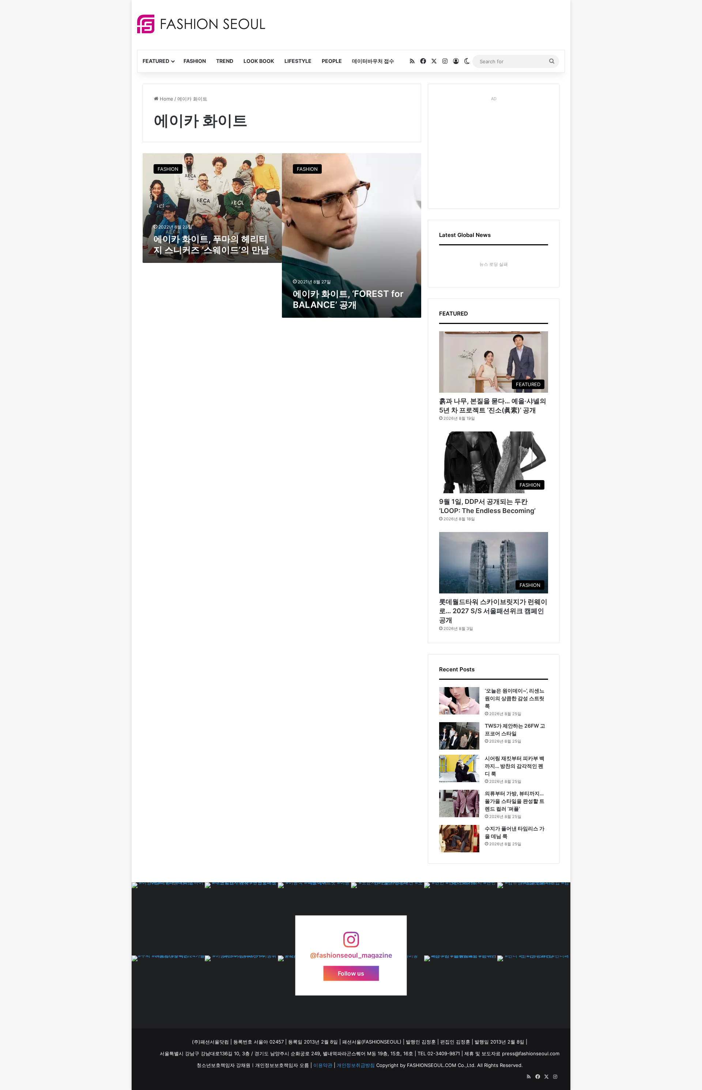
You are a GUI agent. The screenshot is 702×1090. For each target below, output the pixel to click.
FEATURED (156, 61)
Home (165, 99)
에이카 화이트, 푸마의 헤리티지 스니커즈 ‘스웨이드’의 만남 (211, 244)
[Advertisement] (416, 23)
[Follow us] (351, 943)
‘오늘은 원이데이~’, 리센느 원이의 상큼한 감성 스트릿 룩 (514, 698)
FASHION (195, 61)
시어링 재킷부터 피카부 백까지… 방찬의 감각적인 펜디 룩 (514, 766)
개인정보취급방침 (356, 1065)
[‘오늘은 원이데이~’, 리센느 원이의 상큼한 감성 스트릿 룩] (459, 700)
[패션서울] (201, 24)
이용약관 (322, 1065)
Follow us (351, 973)
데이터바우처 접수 (373, 61)
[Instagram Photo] (168, 918)
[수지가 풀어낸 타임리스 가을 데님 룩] (459, 838)
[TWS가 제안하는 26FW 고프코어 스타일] (459, 736)
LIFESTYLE (298, 61)
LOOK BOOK (259, 61)
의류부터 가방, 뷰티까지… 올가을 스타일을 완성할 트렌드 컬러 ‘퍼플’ (514, 801)
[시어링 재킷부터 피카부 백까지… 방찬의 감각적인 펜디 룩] (459, 768)
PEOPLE (332, 61)
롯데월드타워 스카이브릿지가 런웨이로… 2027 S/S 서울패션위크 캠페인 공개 (493, 611)
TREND (224, 61)
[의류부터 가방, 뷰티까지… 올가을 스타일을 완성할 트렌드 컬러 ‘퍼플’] (459, 803)
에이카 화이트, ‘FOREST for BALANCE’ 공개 (348, 299)
